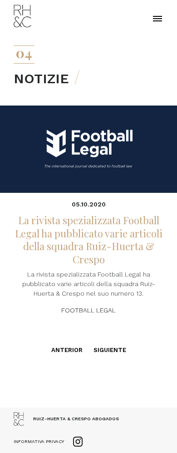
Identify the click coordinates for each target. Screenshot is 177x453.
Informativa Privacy (39, 441)
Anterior (67, 350)
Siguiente (109, 350)
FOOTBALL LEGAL (88, 310)
